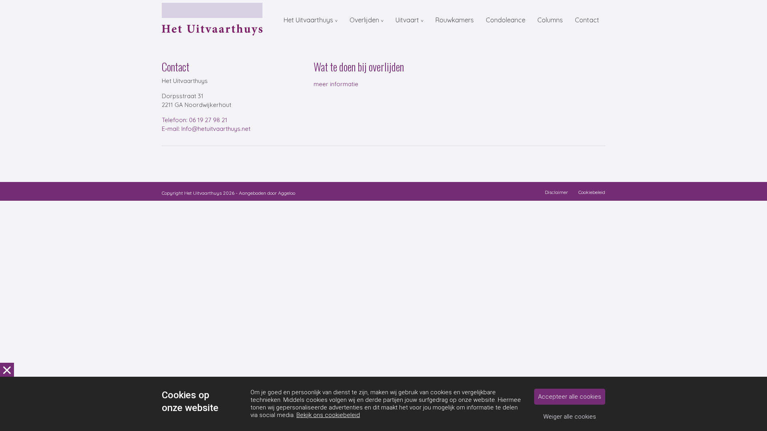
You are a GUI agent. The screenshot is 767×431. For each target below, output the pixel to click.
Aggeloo (286, 193)
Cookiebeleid (591, 192)
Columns (550, 20)
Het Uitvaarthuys (308, 20)
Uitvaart (407, 20)
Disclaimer (556, 192)
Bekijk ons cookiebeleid (328, 415)
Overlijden (364, 20)
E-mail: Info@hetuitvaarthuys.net (206, 128)
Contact (587, 20)
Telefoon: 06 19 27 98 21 (194, 120)
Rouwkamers (454, 20)
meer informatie (336, 84)
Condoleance (505, 20)
